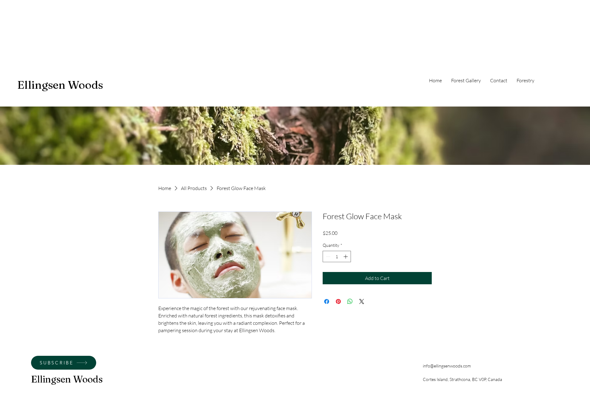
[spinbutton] (336, 256)
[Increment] (346, 256)
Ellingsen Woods (60, 84)
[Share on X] (361, 301)
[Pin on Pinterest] (338, 301)
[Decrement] (327, 256)
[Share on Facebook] (326, 301)
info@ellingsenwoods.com (447, 365)
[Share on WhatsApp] (350, 301)
